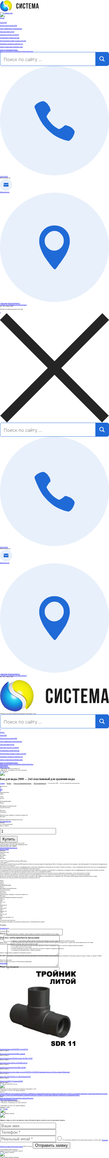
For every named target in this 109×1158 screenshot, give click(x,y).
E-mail (1, 939)
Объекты (25, 51)
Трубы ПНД (3, 735)
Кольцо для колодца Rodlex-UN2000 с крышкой (12, 1053)
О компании (15, 51)
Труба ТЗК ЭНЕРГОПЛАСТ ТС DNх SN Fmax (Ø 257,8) (15, 1076)
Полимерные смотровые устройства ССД (11, 756)
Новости (20, 51)
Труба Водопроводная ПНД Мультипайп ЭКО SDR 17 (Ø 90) (16, 1058)
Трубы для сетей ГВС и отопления (9, 747)
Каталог (2, 18)
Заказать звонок (4, 849)
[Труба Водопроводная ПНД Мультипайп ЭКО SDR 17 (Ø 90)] (54, 1056)
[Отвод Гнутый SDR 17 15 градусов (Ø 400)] (54, 1079)
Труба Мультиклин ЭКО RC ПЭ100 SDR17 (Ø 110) (13, 1063)
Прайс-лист (3, 51)
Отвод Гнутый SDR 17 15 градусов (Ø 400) (11, 1081)
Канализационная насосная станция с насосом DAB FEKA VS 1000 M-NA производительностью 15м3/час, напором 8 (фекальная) (35, 1072)
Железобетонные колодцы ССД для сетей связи (13, 753)
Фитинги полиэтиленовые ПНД (8, 738)
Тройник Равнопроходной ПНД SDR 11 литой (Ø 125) (14, 1049)
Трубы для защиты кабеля (7, 744)
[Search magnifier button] (102, 59)
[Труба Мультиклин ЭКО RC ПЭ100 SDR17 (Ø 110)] (54, 1061)
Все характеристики (5, 821)
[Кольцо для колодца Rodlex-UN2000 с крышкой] (54, 1052)
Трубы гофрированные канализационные (11, 741)
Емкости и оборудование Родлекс (9, 762)
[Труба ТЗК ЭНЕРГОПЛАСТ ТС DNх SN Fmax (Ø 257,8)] (54, 1075)
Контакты (30, 51)
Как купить (9, 51)
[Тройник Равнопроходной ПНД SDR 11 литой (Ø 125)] (54, 1008)
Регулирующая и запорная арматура (9, 750)
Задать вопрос (4, 963)
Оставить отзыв (4, 928)
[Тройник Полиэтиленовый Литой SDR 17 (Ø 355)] (54, 1066)
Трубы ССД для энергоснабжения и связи (11, 759)
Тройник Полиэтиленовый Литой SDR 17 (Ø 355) (13, 1067)
